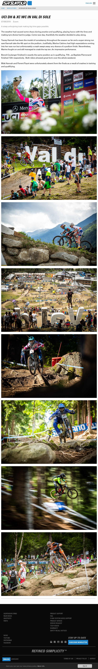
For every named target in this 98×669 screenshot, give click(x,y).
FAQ (51, 616)
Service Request (56, 623)
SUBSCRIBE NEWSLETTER (78, 642)
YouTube (7, 638)
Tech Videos (54, 626)
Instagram (8, 640)
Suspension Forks (10, 613)
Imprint (93, 659)
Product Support (56, 613)
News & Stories (11, 8)
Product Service (56, 621)
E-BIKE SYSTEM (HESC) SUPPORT (61, 618)
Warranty (54, 628)
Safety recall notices (58, 631)
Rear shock (8, 616)
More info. (41, 666)
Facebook (7, 643)
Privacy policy (81, 659)
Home (3, 8)
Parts (6, 621)
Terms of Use (69, 659)
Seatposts (7, 618)
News (6, 635)
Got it (85, 666)
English (89, 3)
